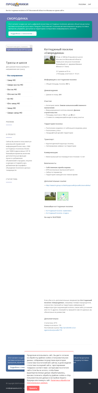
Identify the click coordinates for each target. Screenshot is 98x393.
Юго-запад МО (13, 103)
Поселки (82, 4)
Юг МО (10, 99)
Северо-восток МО (15, 85)
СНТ (89, 4)
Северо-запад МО (14, 113)
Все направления (14, 75)
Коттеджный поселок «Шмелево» (59, 211)
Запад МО (11, 108)
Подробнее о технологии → (22, 33)
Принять (33, 388)
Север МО (11, 80)
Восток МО (12, 89)
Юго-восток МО (14, 94)
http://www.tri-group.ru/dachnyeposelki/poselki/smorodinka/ (68, 185)
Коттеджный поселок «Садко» (57, 213)
